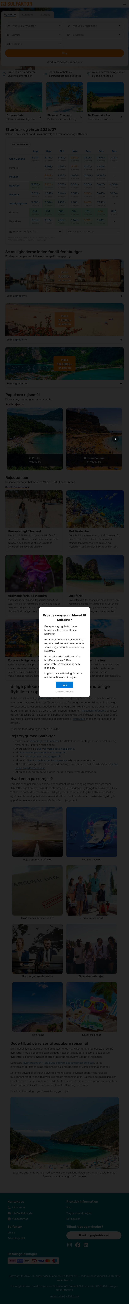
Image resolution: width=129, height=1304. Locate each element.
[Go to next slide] (115, 438)
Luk (64, 684)
